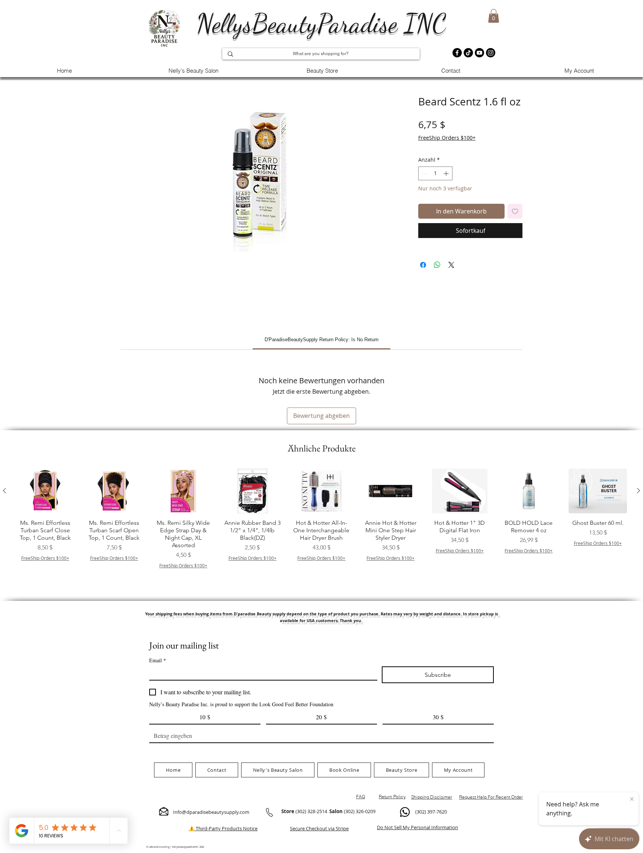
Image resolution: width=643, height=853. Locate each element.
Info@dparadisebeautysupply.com (211, 812)
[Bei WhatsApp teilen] (437, 264)
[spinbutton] (435, 173)
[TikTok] (468, 52)
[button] (493, 16)
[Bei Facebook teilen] (423, 264)
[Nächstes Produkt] (638, 490)
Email (157, 660)
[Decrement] (424, 173)
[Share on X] (451, 264)
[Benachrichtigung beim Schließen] (632, 799)
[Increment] (446, 173)
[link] (321, 339)
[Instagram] (490, 52)
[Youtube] (479, 52)
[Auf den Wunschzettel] (515, 211)
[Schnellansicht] (45, 491)
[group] (321, 528)
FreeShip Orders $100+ (447, 137)
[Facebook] (457, 52)
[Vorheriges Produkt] (4, 490)
